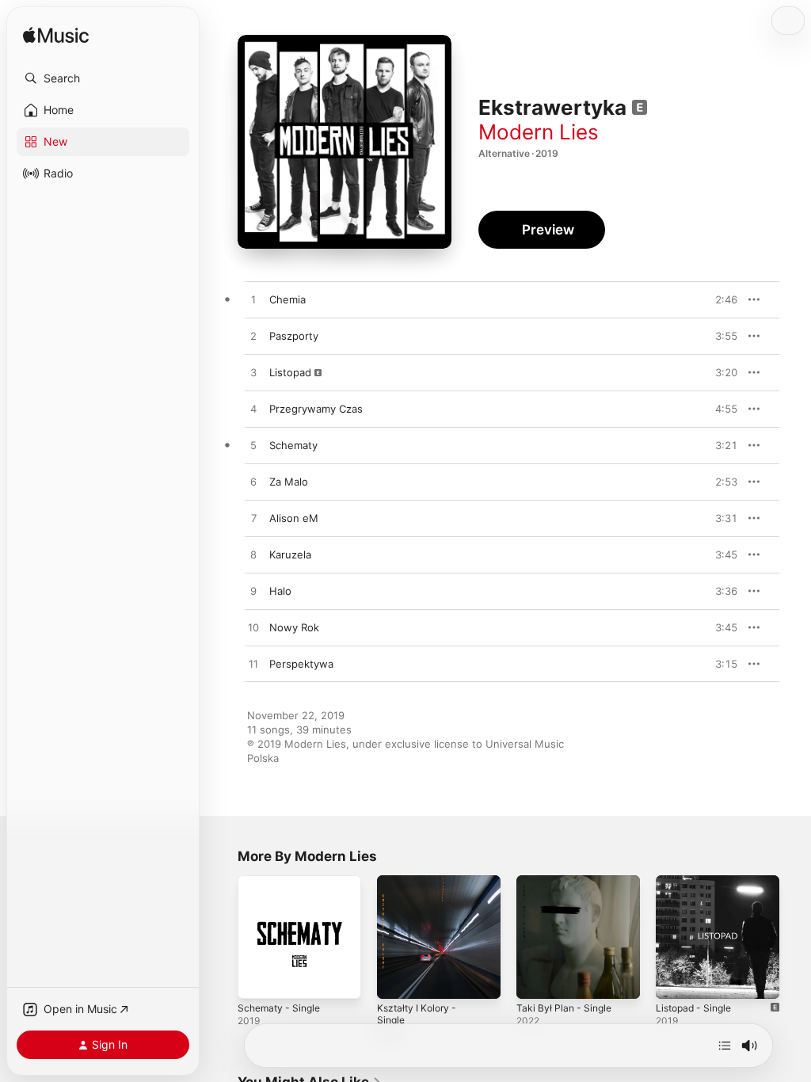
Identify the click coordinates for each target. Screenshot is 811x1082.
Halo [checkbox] (280, 591)
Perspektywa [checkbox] (301, 663)
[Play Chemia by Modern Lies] (253, 300)
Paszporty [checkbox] (293, 336)
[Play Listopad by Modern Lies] (253, 373)
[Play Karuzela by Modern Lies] (253, 555)
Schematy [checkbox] (293, 445)
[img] (56, 36)
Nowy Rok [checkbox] (294, 627)
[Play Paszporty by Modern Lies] (253, 337)
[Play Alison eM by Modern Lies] (253, 519)
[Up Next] (724, 1045)
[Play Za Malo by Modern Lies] (253, 482)
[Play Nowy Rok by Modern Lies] (253, 628)
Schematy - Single (279, 1008)
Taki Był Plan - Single (563, 1008)
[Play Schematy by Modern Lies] (253, 446)
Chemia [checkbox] (287, 299)
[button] (102, 78)
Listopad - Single (693, 1008)
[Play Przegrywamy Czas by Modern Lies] (253, 409)
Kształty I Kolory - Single (416, 1014)
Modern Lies (538, 132)
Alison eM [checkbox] (293, 518)
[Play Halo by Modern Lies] (253, 592)
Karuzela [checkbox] (290, 554)
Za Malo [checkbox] (288, 481)
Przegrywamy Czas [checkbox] (316, 408)
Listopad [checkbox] (290, 372)
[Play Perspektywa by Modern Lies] (253, 664)
